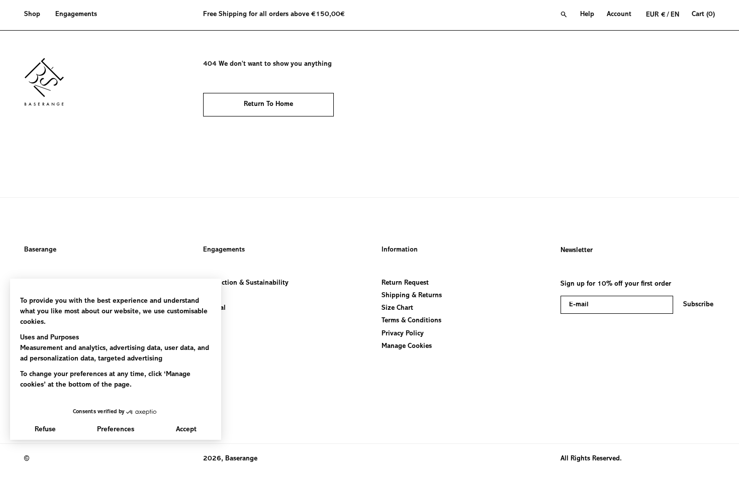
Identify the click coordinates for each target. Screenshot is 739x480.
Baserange (40, 250)
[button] (36, 15)
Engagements (224, 250)
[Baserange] (49, 82)
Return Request (405, 283)
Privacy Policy (403, 333)
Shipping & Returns (412, 296)
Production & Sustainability (246, 283)
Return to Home (268, 104)
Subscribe (698, 305)
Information (400, 250)
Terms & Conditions (411, 321)
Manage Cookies (407, 346)
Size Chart (397, 308)
